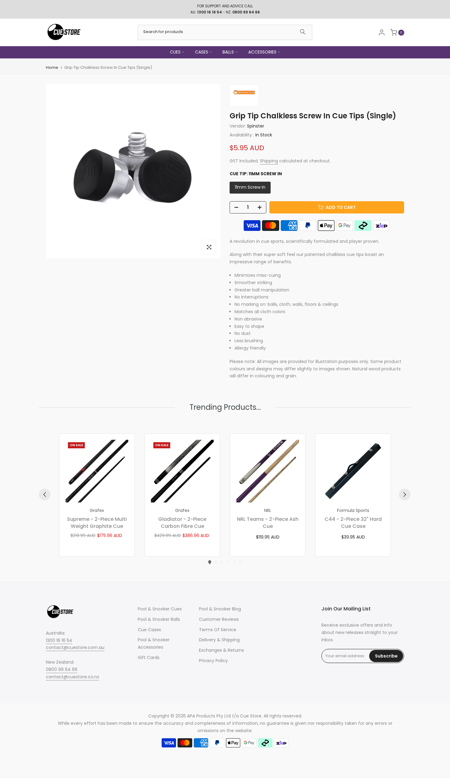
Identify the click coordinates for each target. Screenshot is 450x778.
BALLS (228, 52)
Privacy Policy (213, 661)
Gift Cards (148, 657)
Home (52, 67)
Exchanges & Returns (221, 650)
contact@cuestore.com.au (75, 647)
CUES (175, 52)
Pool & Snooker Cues (160, 609)
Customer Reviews (219, 619)
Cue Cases (149, 630)
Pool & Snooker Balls (159, 619)
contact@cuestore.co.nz (72, 677)
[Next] (405, 494)
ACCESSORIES (262, 52)
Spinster (255, 126)
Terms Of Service (217, 630)
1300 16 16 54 (59, 640)
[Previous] (45, 494)
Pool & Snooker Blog (220, 609)
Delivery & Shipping (219, 640)
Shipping (269, 161)
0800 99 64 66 (61, 669)
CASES (201, 52)
